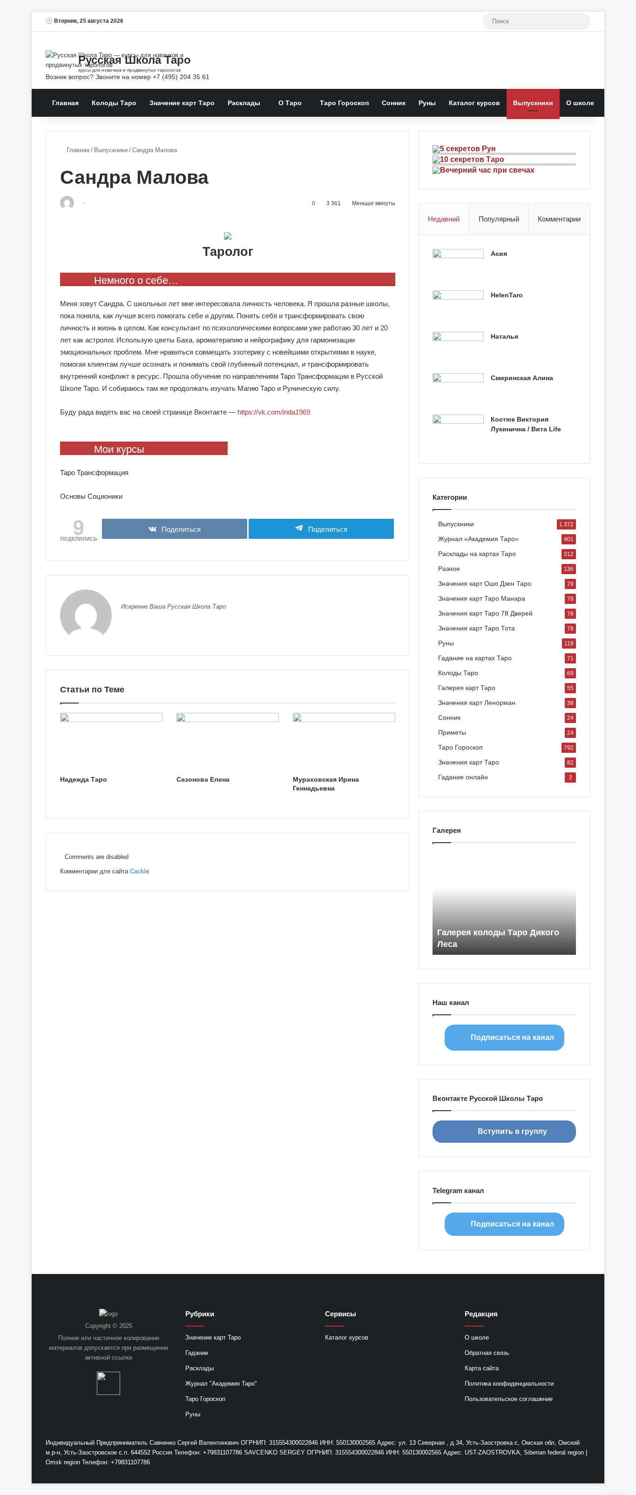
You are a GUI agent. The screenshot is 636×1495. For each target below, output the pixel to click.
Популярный (499, 219)
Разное (449, 568)
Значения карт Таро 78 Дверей (485, 613)
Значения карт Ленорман (476, 702)
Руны (427, 103)
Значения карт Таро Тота (476, 628)
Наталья (504, 336)
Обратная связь (487, 1352)
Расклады (244, 103)
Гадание (196, 1352)
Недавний (444, 219)
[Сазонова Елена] (227, 742)
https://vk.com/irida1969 (273, 412)
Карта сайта (482, 1368)
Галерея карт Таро (466, 687)
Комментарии (559, 219)
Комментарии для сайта (104, 871)
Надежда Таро (83, 779)
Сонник (394, 103)
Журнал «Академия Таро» (478, 539)
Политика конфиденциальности (509, 1383)
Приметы (452, 732)
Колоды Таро (114, 103)
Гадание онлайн (463, 777)
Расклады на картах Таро (477, 553)
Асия (499, 253)
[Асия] (458, 266)
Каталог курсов (474, 103)
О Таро (290, 103)
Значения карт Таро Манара (481, 598)
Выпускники (533, 103)
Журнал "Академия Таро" (221, 1383)
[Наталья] (458, 349)
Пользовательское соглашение (509, 1398)
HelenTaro (507, 295)
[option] (504, 903)
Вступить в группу (512, 1131)
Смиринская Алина (522, 378)
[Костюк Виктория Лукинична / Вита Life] (458, 432)
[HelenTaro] (458, 307)
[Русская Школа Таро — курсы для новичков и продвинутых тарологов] (132, 60)
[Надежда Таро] (111, 742)
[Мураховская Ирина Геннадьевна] (344, 742)
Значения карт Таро (468, 762)
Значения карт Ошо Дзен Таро (484, 583)
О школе (580, 103)
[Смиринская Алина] (458, 390)
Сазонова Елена (203, 779)
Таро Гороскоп (344, 103)
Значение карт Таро (182, 103)
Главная (65, 103)
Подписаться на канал (512, 1037)
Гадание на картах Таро (475, 658)
